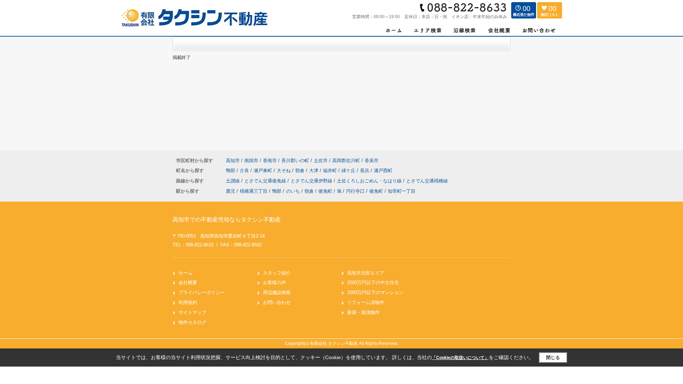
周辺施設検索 (277, 292)
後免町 (325, 191)
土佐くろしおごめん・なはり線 (370, 180)
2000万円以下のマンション (375, 292)
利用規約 (188, 302)
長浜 (365, 170)
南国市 (251, 160)
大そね (284, 170)
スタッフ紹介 (277, 273)
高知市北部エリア (365, 273)
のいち (293, 191)
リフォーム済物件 (365, 302)
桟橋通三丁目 (254, 191)
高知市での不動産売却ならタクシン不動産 (227, 220)
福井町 (330, 170)
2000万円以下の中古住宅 (373, 282)
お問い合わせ (277, 302)
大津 (314, 170)
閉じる (553, 357)
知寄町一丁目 (401, 191)
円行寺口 (355, 191)
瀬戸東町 (264, 170)
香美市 (371, 160)
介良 (245, 170)
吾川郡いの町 (295, 160)
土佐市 (321, 160)
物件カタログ (192, 322)
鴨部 (231, 170)
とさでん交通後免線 (265, 180)
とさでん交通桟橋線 (427, 180)
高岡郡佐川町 (346, 160)
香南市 (270, 160)
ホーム (185, 273)
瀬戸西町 (383, 170)
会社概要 (188, 282)
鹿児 (230, 191)
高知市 (233, 160)
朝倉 (300, 170)
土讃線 (233, 180)
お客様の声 (274, 282)
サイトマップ (192, 312)
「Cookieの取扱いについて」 (460, 357)
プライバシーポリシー (202, 292)
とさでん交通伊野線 (312, 180)
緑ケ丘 (349, 170)
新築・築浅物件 (363, 312)
